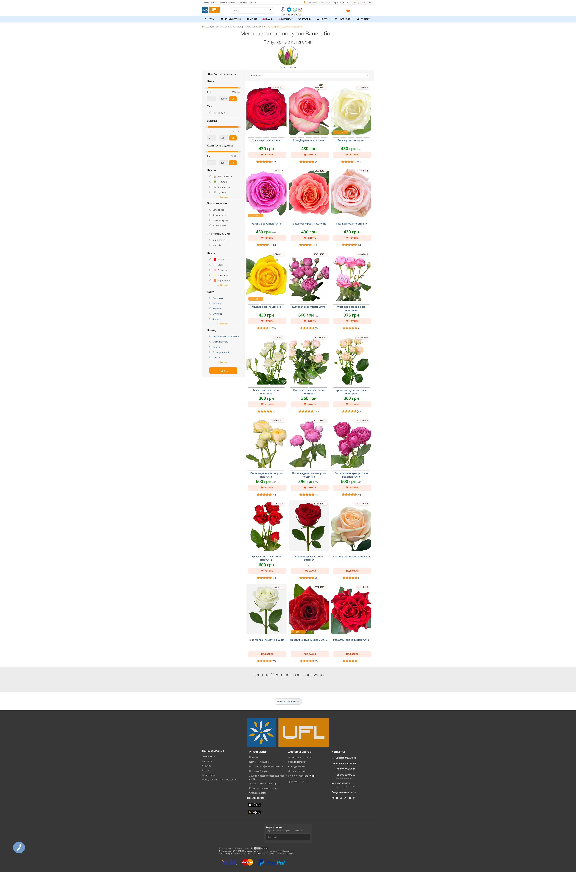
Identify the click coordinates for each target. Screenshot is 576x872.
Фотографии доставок (299, 757)
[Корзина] (348, 11)
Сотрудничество (297, 766)
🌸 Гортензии (285, 19)
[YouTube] (350, 797)
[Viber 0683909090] (283, 10)
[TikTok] (354, 797)
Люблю (216, 346)
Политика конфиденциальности (266, 766)
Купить (268, 154)
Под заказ (310, 571)
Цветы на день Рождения (226, 336)
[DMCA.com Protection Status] (261, 848)
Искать (223, 370)
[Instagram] (300, 10)
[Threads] (341, 797)
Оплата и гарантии (209, 2)
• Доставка (222, 2)
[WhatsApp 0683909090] (295, 10)
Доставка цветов (297, 770)
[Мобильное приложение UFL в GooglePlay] (254, 811)
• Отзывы (231, 2)
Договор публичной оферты (264, 783)
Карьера (206, 765)
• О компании (241, 2)
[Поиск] (270, 10)
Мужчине (217, 313)
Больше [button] (224, 196)
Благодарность (220, 341)
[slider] (206, 88)
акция (253, 19)
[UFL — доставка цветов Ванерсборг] (211, 9)
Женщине (217, 308)
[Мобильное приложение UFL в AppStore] (255, 804)
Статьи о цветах (257, 792)
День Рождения (232, 19)
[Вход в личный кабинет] (359, 2)
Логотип (206, 770)
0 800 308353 (342, 783)
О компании (208, 756)
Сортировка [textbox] (256, 75)
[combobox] (309, 75)
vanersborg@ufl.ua (346, 757)
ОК (232, 98)
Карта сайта (208, 774)
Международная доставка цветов (219, 779)
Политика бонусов (259, 770)
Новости (253, 757)
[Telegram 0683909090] (289, 10)
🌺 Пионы (267, 19)
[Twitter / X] (345, 797)
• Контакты (252, 2)
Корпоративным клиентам (263, 788)
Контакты (207, 760)
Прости (216, 357)
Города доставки (297, 761)
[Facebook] (337, 797)
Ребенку (217, 303)
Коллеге (217, 319)
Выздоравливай (221, 352)
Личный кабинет (367, 2)
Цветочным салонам (260, 761)
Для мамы (218, 298)
